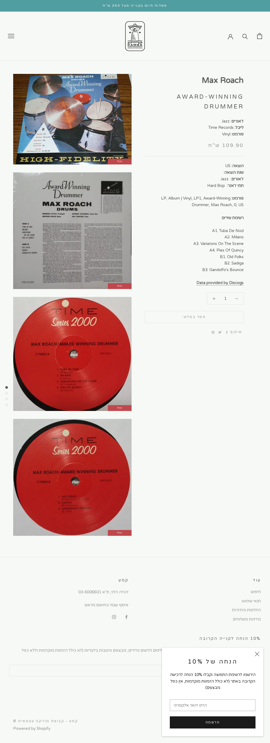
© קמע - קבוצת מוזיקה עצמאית (45, 721)
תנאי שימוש (251, 601)
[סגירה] (257, 654)
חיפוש (256, 591)
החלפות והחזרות (246, 610)
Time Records (221, 127)
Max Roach (223, 80)
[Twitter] (219, 332)
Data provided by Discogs (220, 282)
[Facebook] (226, 332)
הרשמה (213, 722)
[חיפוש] (245, 36)
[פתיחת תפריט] (11, 36)
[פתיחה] (259, 36)
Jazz (225, 121)
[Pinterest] (213, 332)
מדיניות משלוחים (247, 619)
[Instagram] (114, 617)
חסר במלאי (194, 317)
